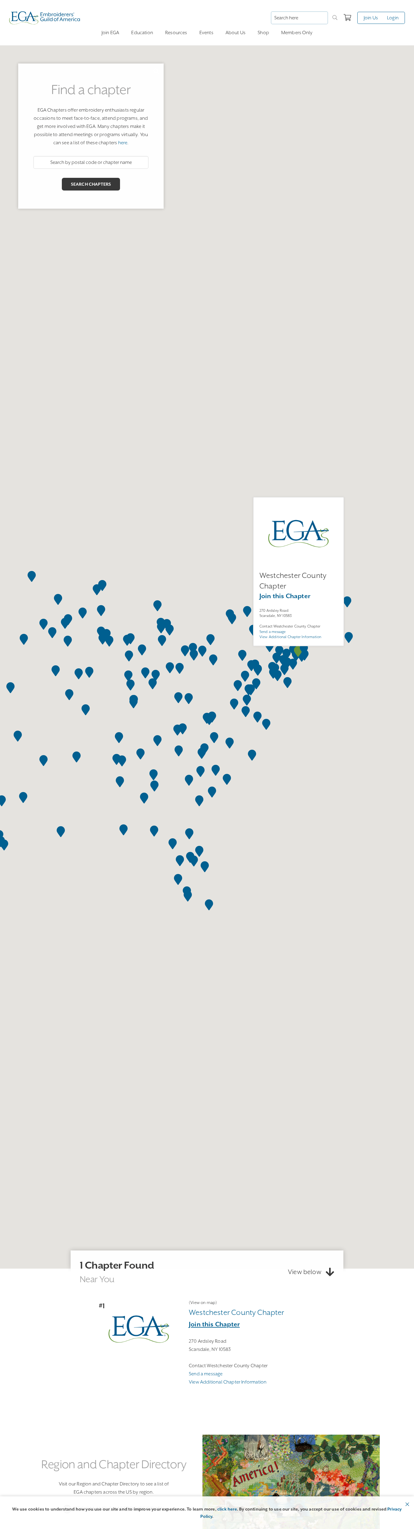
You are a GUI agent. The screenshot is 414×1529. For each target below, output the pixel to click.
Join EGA (110, 32)
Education (142, 32)
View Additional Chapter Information (290, 637)
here (123, 142)
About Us (235, 32)
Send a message (272, 632)
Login (393, 18)
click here (227, 1509)
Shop (263, 32)
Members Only (296, 32)
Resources (176, 32)
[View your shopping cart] (347, 18)
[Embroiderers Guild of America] (44, 18)
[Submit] (334, 17)
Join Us (371, 18)
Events (206, 32)
